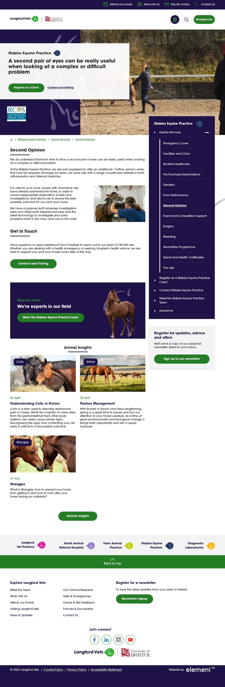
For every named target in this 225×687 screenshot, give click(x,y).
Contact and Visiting (60, 87)
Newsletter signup (134, 599)
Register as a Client (26, 87)
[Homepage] (24, 21)
